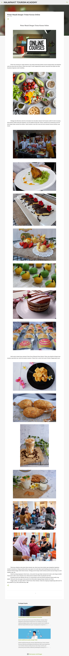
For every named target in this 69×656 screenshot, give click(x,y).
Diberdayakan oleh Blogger (35, 654)
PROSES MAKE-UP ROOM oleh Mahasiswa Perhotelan (30, 617)
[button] (8, 19)
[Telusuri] (39, 2)
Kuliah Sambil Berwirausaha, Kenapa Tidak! (27, 639)
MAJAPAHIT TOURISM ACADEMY (20, 2)
